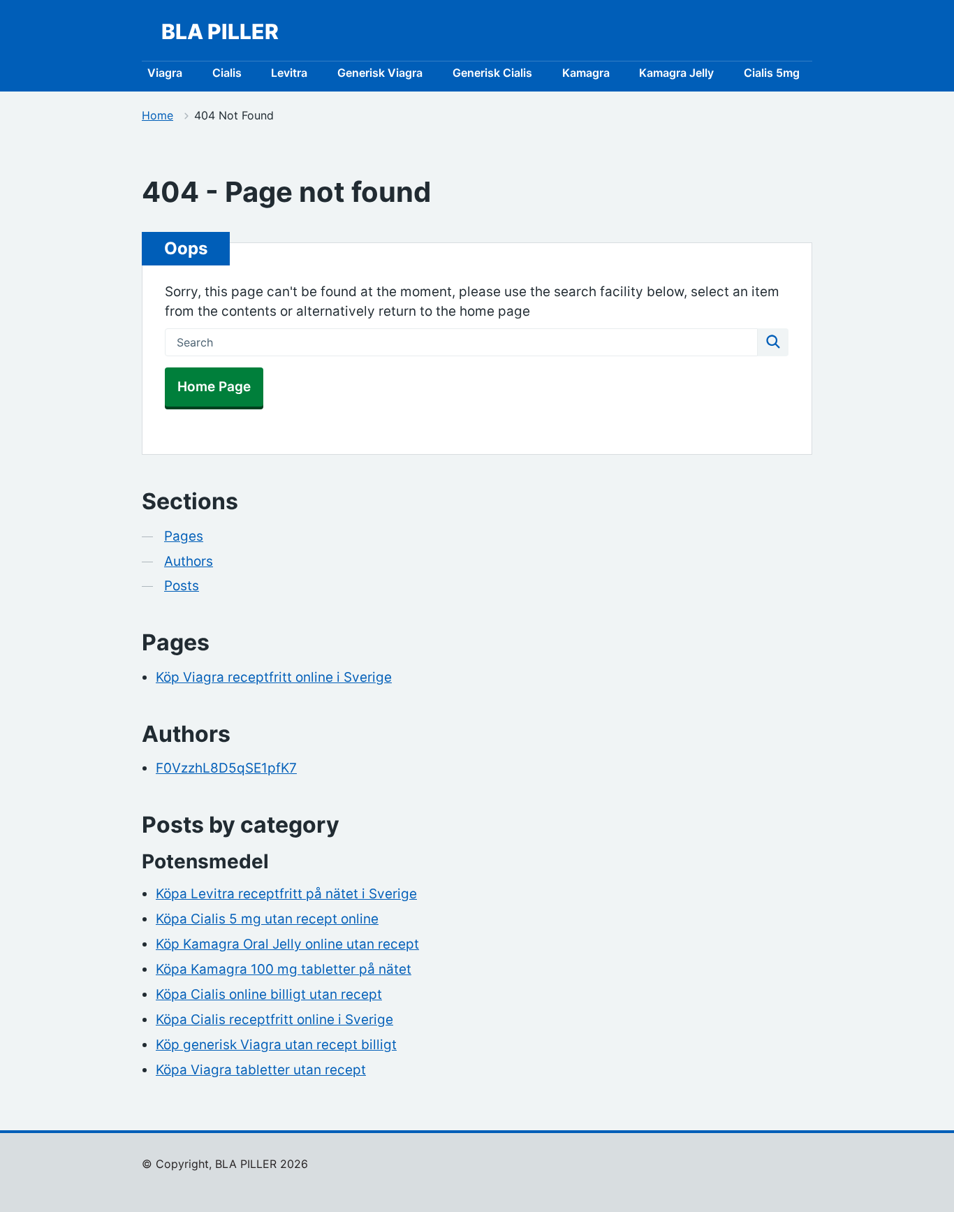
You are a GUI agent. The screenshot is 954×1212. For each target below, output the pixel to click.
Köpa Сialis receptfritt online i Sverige (274, 1020)
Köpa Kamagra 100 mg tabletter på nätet (283, 969)
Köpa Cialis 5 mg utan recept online (267, 919)
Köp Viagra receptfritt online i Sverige (274, 677)
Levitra (289, 73)
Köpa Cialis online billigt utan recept (269, 994)
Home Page (214, 387)
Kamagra (586, 73)
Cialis (227, 73)
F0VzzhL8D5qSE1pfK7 (226, 768)
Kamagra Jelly (676, 73)
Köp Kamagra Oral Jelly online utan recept (287, 944)
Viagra (164, 73)
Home (157, 115)
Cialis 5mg (772, 73)
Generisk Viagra (380, 73)
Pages (183, 536)
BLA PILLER (220, 31)
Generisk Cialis (492, 73)
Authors (188, 561)
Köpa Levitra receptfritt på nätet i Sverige (286, 894)
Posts (181, 586)
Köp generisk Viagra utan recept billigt (276, 1045)
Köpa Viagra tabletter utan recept (261, 1070)
